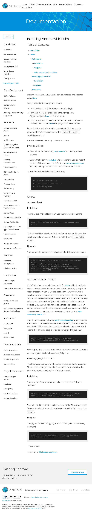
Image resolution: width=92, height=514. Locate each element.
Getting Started (10, 54)
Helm (34, 98)
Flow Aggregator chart (41, 77)
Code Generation (10, 350)
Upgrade (37, 68)
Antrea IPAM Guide (11, 222)
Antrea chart (37, 59)
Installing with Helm (11, 83)
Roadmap (7, 384)
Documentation (44, 4)
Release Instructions (12, 355)
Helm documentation (75, 163)
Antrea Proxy (9, 189)
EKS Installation (10, 96)
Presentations (65, 4)
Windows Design (10, 268)
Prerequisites (35, 50)
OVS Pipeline (9, 179)
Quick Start (8, 324)
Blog (55, 4)
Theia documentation (48, 452)
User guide (8, 328)
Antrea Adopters (10, 398)
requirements (59, 151)
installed (52, 160)
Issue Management (11, 359)
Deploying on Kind (11, 67)
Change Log (8, 389)
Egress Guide (9, 213)
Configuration (9, 79)
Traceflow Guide (10, 201)
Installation (38, 63)
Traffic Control (10, 234)
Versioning (8, 239)
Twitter (63, 490)
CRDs (67, 285)
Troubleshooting (10, 167)
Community (79, 4)
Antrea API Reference (13, 248)
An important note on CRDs (45, 72)
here (47, 116)
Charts (32, 55)
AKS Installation (10, 101)
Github (75, 490)
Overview (8, 50)
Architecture (9, 140)
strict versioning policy (64, 320)
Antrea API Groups (11, 243)
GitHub (32, 4)
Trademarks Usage (34, 508)
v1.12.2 (7, 37)
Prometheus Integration (13, 288)
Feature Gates (9, 184)
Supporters (27, 7)
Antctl (6, 136)
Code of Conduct (11, 393)
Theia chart (36, 90)
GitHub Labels (9, 364)
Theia (51, 123)
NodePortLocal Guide (12, 217)
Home (24, 4)
